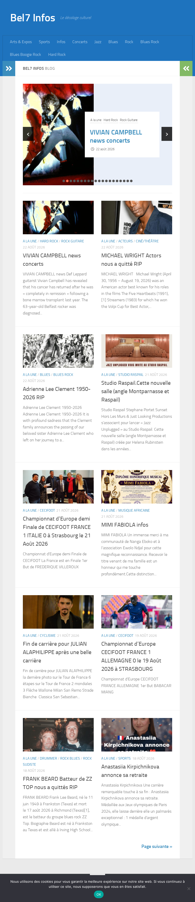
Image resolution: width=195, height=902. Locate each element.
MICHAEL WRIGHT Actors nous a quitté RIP (118, 136)
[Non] (188, 888)
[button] (63, 181)
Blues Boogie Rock (25, 54)
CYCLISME (48, 635)
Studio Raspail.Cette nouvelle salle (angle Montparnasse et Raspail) (136, 391)
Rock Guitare (72, 241)
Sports (44, 41)
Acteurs (109, 116)
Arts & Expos (21, 41)
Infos (61, 41)
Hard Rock (57, 54)
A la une (96, 116)
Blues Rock (149, 41)
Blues (113, 41)
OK (98, 894)
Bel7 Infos (32, 17)
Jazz (97, 41)
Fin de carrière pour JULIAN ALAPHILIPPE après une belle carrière (57, 652)
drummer (48, 758)
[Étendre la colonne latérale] (9, 68)
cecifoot (47, 510)
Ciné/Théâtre (126, 116)
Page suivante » (156, 846)
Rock (129, 41)
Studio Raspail (130, 375)
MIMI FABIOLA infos (124, 525)
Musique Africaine (134, 510)
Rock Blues (70, 758)
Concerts (79, 41)
